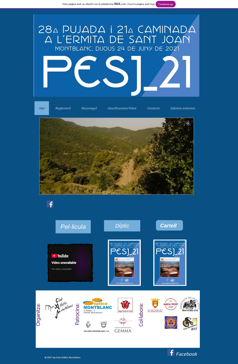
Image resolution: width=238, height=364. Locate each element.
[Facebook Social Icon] (50, 204)
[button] (73, 226)
